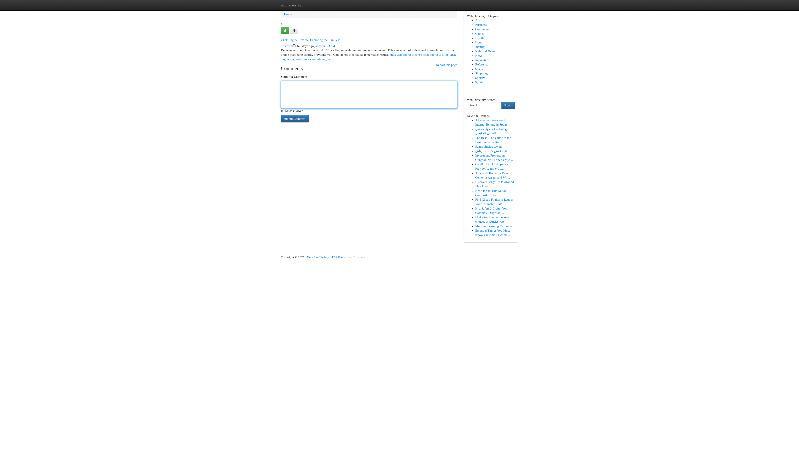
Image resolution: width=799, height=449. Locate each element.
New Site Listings (318, 257)
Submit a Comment (294, 76)
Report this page (446, 65)
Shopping (481, 73)
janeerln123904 (325, 46)
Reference (481, 64)
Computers (482, 29)
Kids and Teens (485, 51)
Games (479, 33)
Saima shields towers (488, 146)
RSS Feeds (339, 257)
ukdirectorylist (292, 5)
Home (288, 14)
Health (479, 38)
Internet (287, 46)
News (479, 55)
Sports (479, 82)
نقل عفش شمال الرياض (491, 151)
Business (481, 24)
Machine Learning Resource (493, 226)
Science (480, 69)
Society (480, 77)
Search (508, 105)
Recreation (482, 60)
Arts (478, 20)
